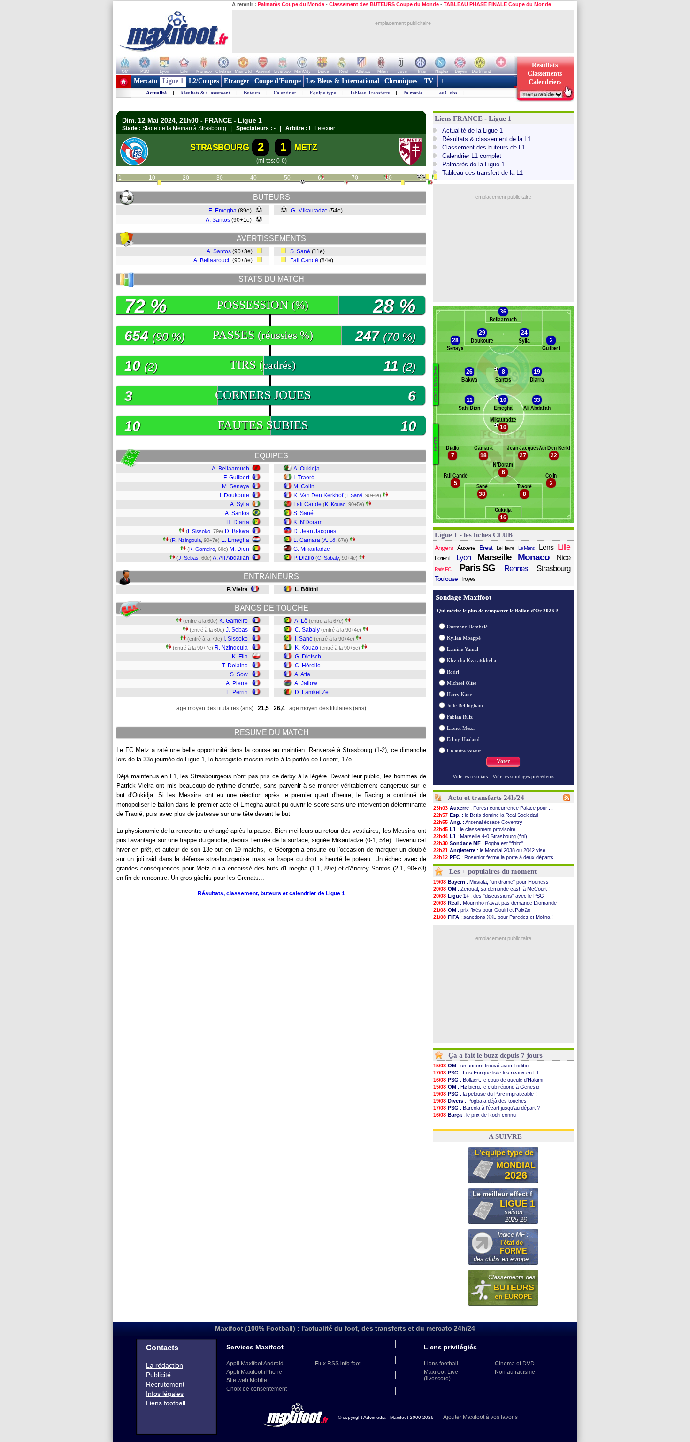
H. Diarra (237, 522)
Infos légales (165, 1393)
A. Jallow (305, 683)
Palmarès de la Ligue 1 (473, 164)
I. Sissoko (199, 531)
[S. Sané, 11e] (159, 183)
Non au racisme (515, 1372)
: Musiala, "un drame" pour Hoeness (491, 882)
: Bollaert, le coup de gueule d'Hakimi (488, 1079)
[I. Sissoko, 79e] (385, 177)
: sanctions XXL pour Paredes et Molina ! (493, 917)
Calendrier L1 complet (471, 155)
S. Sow (239, 674)
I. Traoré (303, 477)
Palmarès (412, 92)
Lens (546, 547)
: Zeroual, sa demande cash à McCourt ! (491, 889)
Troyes (467, 579)
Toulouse (446, 578)
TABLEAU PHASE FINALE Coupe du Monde (497, 4)
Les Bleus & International (342, 81)
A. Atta (302, 674)
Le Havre (505, 548)
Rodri (453, 671)
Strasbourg (553, 568)
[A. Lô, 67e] (346, 183)
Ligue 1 (173, 81)
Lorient (442, 558)
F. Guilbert (236, 477)
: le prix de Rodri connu (474, 1115)
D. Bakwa (237, 531)
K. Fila (240, 656)
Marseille (494, 557)
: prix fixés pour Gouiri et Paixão (481, 910)
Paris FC (443, 569)
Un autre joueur (464, 750)
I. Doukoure (234, 495)
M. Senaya (235, 486)
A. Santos (218, 220)
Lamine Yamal (462, 649)
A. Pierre (237, 683)
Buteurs (252, 92)
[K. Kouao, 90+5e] (431, 183)
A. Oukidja (306, 468)
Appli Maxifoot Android (255, 1363)
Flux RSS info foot (337, 1363)
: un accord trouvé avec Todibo (481, 1065)
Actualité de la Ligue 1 (472, 130)
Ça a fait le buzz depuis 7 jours (495, 1055)
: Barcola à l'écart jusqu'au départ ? (486, 1108)
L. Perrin (237, 692)
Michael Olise (461, 683)
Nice (563, 557)
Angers (444, 547)
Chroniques (400, 81)
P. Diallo (303, 558)
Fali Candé (304, 260)
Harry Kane (459, 694)
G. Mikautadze (309, 210)
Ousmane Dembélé (467, 626)
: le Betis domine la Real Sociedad (485, 815)
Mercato (145, 81)
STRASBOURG (219, 147)
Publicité (158, 1375)
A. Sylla (239, 504)
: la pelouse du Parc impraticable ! (485, 1094)
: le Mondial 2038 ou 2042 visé (489, 850)
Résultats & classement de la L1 (486, 138)
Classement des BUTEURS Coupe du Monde (384, 4)
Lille (564, 547)
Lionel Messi (461, 728)
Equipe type (323, 92)
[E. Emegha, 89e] (419, 176)
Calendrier (285, 92)
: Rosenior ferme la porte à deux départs (493, 857)
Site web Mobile (246, 1380)
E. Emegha (222, 210)
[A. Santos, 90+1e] (424, 176)
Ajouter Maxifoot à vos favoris (480, 1417)
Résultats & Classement (205, 92)
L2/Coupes (204, 81)
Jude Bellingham (465, 705)
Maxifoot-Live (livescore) (441, 1375)
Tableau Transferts (370, 92)
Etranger (236, 81)
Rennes (516, 568)
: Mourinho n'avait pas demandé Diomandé (495, 903)
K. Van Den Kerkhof (318, 495)
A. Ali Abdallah (231, 558)
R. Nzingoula (186, 540)
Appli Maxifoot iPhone (254, 1372)
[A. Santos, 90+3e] (427, 177)
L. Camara (306, 540)
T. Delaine (235, 665)
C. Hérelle (308, 665)
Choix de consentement (256, 1389)
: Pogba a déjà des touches (480, 1101)
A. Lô (329, 540)
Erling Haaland (463, 739)
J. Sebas (188, 558)
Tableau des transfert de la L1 (482, 172)
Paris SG (477, 567)
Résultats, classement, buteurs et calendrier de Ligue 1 (271, 893)
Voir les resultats (470, 776)
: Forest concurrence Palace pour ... (493, 808)
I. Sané (354, 495)
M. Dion (239, 549)
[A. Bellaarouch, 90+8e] (435, 177)
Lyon (463, 557)
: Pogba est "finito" (478, 843)
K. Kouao (335, 504)
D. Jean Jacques (314, 531)
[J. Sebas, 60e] (322, 177)
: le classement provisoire (474, 829)
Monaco (534, 557)
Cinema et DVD (515, 1363)
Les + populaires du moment (493, 871)
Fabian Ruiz (460, 717)
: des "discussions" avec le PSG (488, 896)
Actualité (156, 92)
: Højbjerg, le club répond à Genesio (486, 1086)
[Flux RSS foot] (566, 799)
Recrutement (165, 1384)
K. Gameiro (202, 549)
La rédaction (164, 1365)
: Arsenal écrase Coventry (477, 822)
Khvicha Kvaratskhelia (471, 660)
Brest (485, 547)
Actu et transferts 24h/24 (486, 797)
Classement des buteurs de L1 (483, 147)
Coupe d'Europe (277, 81)
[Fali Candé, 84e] (403, 183)
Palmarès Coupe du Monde (291, 4)
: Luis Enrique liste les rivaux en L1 (486, 1072)
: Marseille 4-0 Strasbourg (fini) (480, 836)
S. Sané (300, 251)
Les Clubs (446, 92)
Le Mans (526, 548)
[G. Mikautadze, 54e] (302, 182)
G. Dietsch (308, 656)
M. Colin (303, 486)
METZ (305, 147)
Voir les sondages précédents (523, 776)
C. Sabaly (328, 558)
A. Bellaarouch (212, 260)
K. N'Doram (307, 522)
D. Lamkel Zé (312, 692)
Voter (503, 761)
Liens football (165, 1403)
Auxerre (466, 547)
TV (428, 81)
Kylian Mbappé (464, 638)
